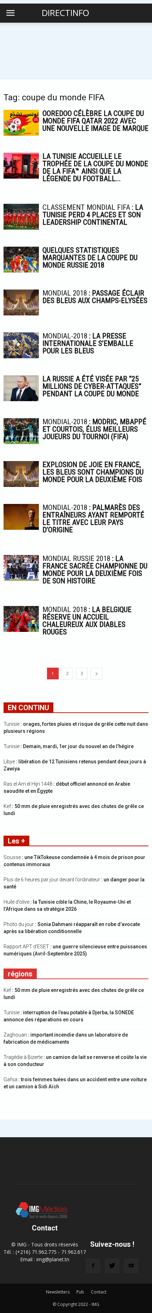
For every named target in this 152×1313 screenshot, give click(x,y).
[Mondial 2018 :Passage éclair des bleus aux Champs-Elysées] (21, 302)
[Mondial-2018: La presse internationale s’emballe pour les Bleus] (21, 345)
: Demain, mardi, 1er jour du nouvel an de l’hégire (69, 746)
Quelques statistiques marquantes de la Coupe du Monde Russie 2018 (90, 257)
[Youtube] (131, 1266)
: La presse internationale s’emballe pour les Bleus (87, 343)
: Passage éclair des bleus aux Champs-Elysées (94, 297)
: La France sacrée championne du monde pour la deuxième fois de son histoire (94, 569)
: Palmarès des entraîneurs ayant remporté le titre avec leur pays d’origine (93, 518)
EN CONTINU (28, 707)
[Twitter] (112, 1266)
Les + (16, 841)
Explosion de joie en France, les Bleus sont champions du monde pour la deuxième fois (93, 472)
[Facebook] (93, 1266)
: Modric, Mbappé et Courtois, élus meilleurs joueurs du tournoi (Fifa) (94, 429)
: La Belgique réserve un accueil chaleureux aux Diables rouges (86, 620)
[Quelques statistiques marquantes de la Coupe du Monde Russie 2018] (21, 260)
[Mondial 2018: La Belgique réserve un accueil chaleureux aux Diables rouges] (21, 619)
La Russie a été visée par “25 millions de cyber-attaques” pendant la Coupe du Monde (91, 386)
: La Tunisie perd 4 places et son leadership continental (92, 214)
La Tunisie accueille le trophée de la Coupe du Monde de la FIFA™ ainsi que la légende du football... (95, 167)
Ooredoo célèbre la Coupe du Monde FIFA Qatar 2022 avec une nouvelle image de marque (95, 121)
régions (20, 974)
